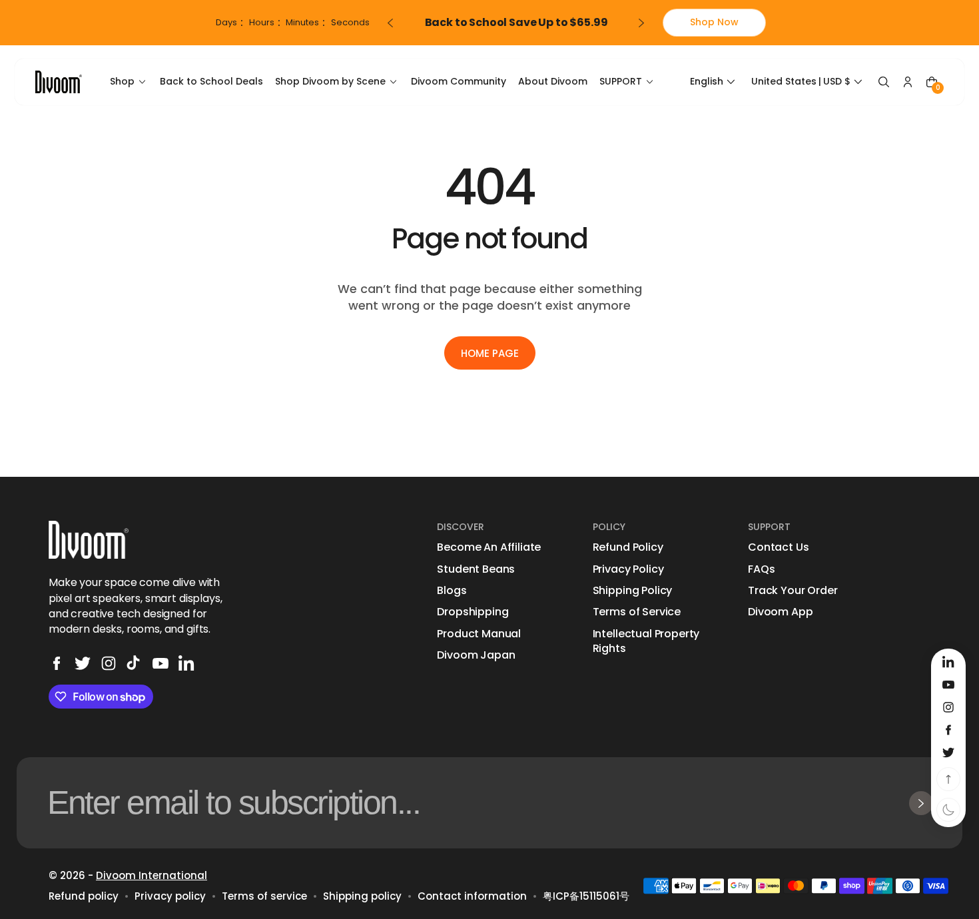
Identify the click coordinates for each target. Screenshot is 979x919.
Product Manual (479, 634)
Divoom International (151, 875)
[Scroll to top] (948, 779)
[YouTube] (160, 663)
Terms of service (264, 896)
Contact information (472, 896)
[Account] (908, 82)
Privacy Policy (628, 569)
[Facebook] (57, 663)
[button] (714, 82)
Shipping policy (362, 896)
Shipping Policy (633, 590)
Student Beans (476, 569)
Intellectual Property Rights (646, 641)
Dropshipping (472, 612)
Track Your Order (792, 590)
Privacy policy (170, 896)
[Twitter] (83, 663)
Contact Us (778, 547)
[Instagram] (109, 663)
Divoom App (780, 612)
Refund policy (84, 896)
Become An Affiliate (489, 547)
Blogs (451, 590)
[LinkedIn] (186, 663)
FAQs (761, 569)
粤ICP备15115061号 (586, 896)
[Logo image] (58, 82)
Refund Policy (628, 547)
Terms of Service (637, 612)
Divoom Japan (476, 655)
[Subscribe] (921, 803)
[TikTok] (135, 663)
